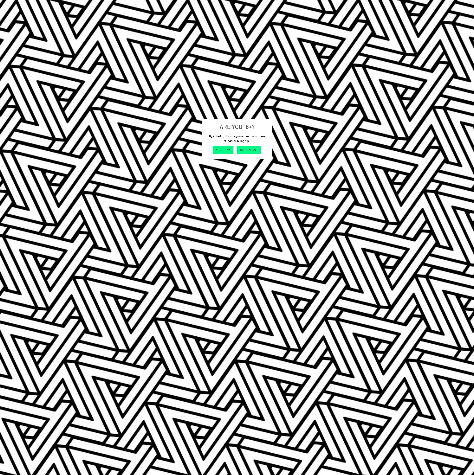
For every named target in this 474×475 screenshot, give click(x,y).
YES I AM (223, 149)
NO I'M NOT (249, 149)
